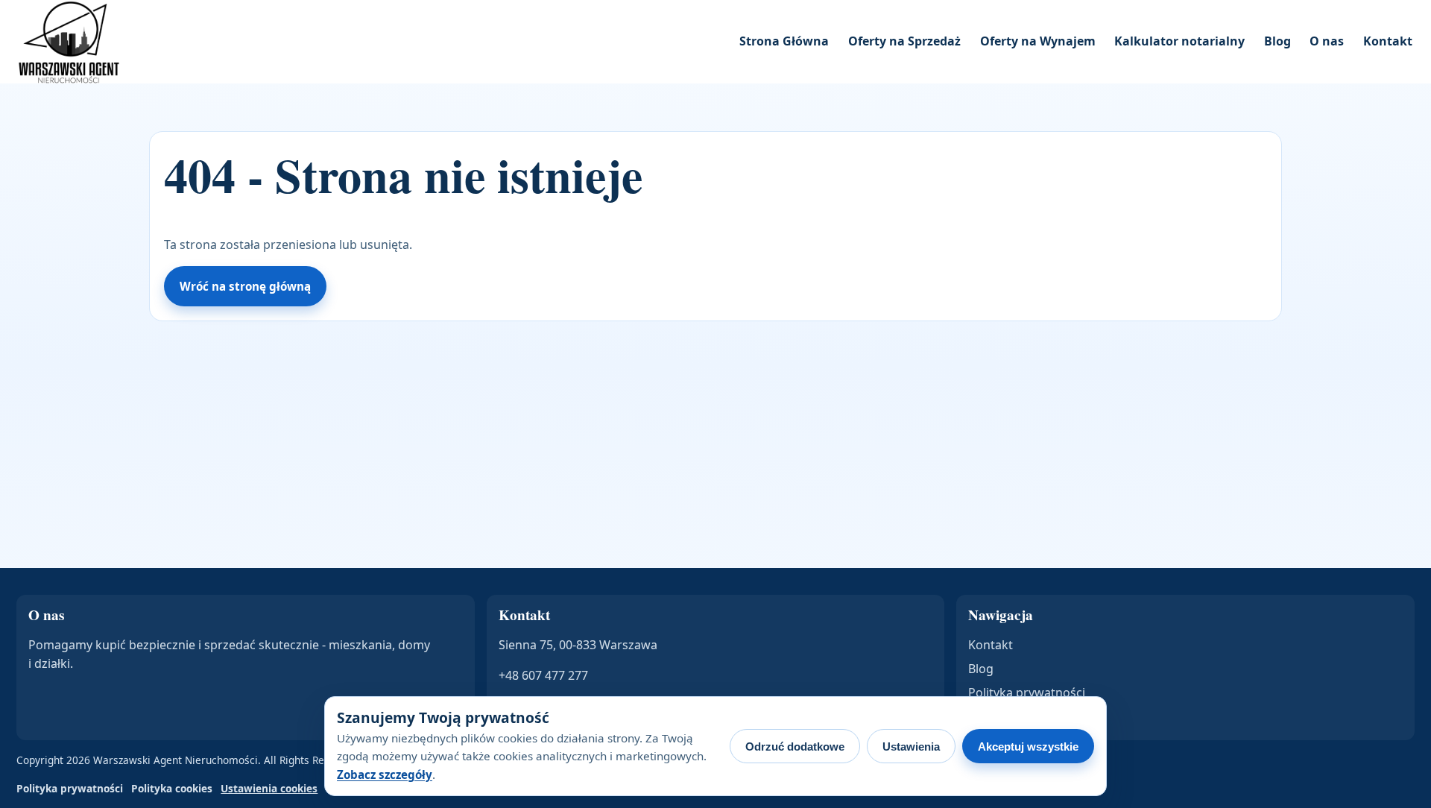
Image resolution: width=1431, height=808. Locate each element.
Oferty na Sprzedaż (904, 41)
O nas (1327, 41)
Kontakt (1387, 41)
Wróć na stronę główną (245, 286)
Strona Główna (784, 41)
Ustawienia (911, 746)
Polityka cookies (171, 788)
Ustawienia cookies (269, 788)
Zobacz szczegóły (384, 774)
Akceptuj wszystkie (1028, 746)
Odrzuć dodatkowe (794, 746)
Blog (1277, 41)
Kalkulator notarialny (1179, 41)
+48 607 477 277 (543, 675)
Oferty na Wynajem (1038, 41)
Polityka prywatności (1026, 692)
